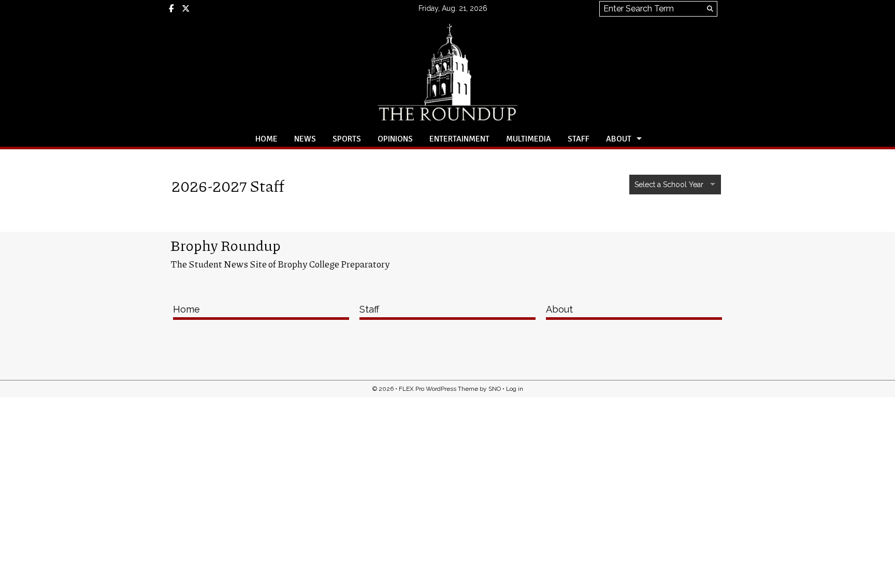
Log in (514, 388)
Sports (347, 139)
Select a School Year (669, 184)
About (618, 139)
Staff (578, 139)
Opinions (395, 139)
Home (266, 139)
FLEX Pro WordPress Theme (438, 388)
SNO (494, 388)
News (305, 139)
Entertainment (459, 139)
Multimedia (528, 139)
